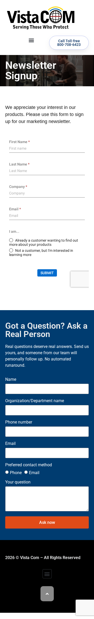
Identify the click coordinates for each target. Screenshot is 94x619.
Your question (18, 482)
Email (10, 444)
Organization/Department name (34, 401)
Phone (16, 472)
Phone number (18, 422)
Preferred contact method (28, 465)
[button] (31, 40)
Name (10, 379)
